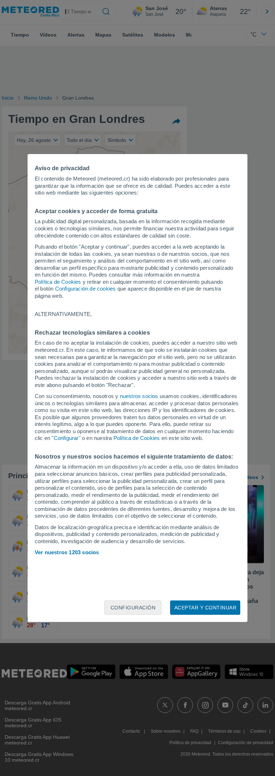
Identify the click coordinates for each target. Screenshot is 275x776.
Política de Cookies (58, 282)
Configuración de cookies (85, 289)
